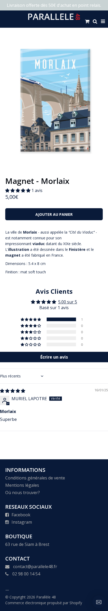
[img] (12, 391)
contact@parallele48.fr (35, 566)
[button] (18, 190)
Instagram (22, 522)
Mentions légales (22, 485)
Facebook (21, 515)
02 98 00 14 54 (26, 574)
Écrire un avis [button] (54, 357)
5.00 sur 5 (67, 302)
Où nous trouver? (22, 492)
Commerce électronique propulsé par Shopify (43, 602)
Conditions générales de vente (35, 478)
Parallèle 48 (46, 597)
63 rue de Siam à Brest (27, 544)
